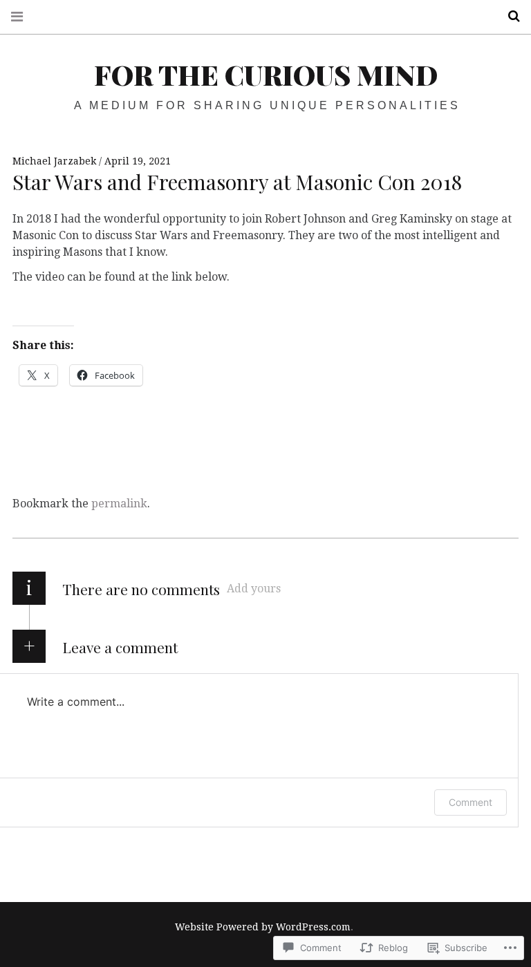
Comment (470, 802)
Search (509, 16)
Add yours (254, 588)
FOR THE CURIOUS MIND (266, 74)
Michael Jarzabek (55, 161)
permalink (119, 503)
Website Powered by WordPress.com (263, 926)
